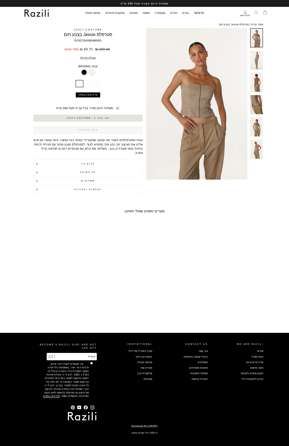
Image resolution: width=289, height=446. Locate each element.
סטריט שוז (146, 367)
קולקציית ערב (144, 373)
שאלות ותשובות (199, 373)
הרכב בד (88, 163)
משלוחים (88, 180)
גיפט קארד (257, 356)
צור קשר (203, 351)
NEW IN (199, 13)
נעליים (173, 13)
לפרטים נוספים (51, 396)
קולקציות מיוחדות (115, 13)
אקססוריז (160, 13)
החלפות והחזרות (88, 189)
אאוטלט (147, 379)
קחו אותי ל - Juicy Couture (88, 118)
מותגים (134, 13)
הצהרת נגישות (200, 379)
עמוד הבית (257, 24)
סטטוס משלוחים (198, 367)
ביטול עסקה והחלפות (196, 356)
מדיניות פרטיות (254, 362)
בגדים (185, 13)
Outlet (146, 13)
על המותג (88, 172)
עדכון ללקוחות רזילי (252, 379)
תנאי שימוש (256, 367)
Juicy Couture (88, 29)
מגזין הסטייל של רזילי (140, 351)
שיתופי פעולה (92, 13)
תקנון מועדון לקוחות (252, 373)
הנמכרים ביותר (143, 356)
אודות (260, 351)
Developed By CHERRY (144, 426)
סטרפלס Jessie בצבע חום (234, 24)
